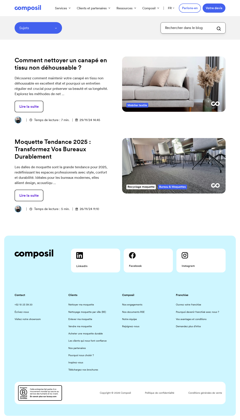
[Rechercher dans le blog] (218, 28)
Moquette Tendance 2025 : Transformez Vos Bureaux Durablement (53, 149)
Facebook (135, 266)
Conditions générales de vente (205, 392)
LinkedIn (81, 266)
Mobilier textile (137, 105)
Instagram (188, 266)
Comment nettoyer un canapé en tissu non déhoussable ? (61, 63)
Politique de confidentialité (159, 392)
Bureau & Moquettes (172, 186)
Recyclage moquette (141, 186)
